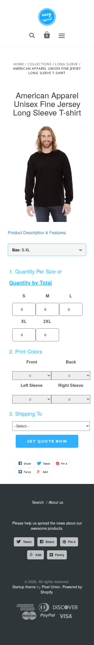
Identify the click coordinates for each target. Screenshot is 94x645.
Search (38, 502)
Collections (40, 64)
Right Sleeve (70, 385)
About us (56, 502)
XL (24, 321)
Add (38, 554)
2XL (47, 321)
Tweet (27, 541)
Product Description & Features (37, 232)
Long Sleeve (66, 64)
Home (19, 64)
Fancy (59, 554)
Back (71, 362)
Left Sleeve (32, 385)
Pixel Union (51, 586)
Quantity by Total (30, 282)
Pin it (71, 541)
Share (49, 541)
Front (31, 362)
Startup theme (24, 586)
